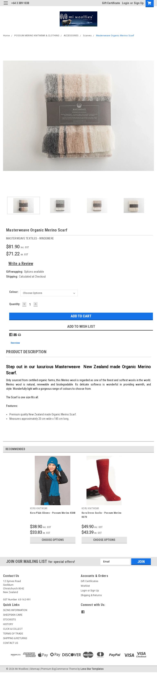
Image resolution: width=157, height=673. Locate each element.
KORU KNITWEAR (38, 508)
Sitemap (34, 668)
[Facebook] (10, 334)
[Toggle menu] (5, 5)
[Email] (15, 334)
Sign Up (139, 3)
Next (151, 116)
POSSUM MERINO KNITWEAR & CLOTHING (36, 35)
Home (6, 35)
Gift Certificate (111, 3)
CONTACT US (10, 643)
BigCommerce (60, 668)
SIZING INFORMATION (15, 610)
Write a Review (20, 263)
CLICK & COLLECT (13, 629)
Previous (6, 116)
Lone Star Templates (92, 668)
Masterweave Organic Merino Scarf (115, 35)
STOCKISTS (9, 619)
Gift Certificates (89, 581)
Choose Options (53, 539)
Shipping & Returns (91, 595)
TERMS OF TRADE (13, 633)
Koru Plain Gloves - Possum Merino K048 (52, 512)
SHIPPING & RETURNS (15, 638)
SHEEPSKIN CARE (12, 614)
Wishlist (85, 585)
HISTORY (8, 624)
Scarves (87, 35)
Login (125, 3)
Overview (15, 343)
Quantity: (14, 304)
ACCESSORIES (71, 35)
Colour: (13, 291)
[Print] (19, 334)
